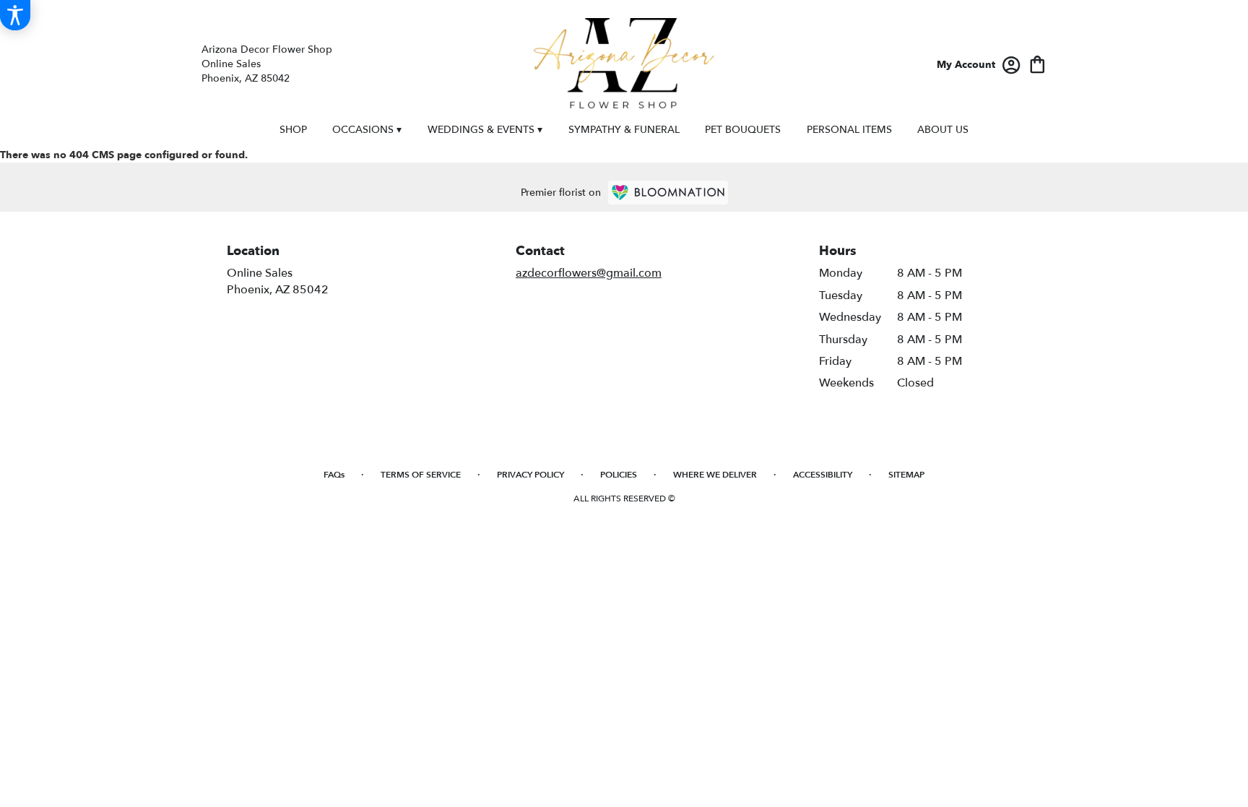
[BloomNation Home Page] (668, 192)
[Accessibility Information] (15, 15)
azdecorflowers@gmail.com (589, 273)
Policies (618, 474)
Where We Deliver (715, 474)
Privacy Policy (530, 474)
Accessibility (822, 474)
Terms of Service (421, 474)
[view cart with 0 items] (1037, 63)
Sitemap (906, 474)
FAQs (334, 474)
